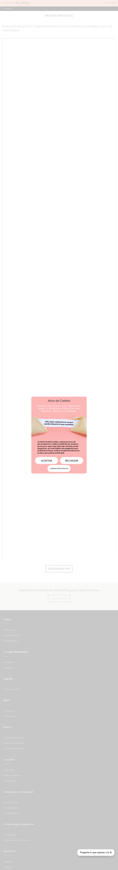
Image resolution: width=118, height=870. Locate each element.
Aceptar (46, 460)
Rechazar (71, 460)
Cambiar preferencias (59, 468)
